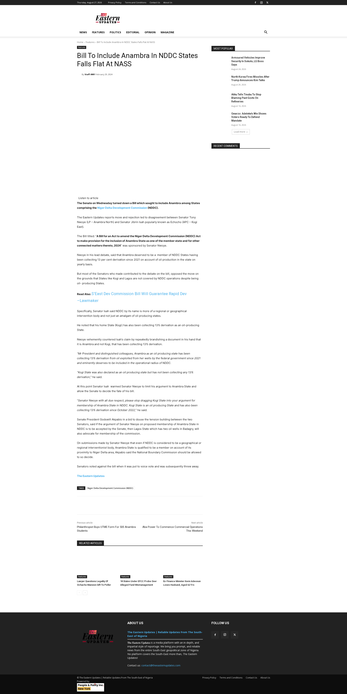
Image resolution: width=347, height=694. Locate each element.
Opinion (150, 32)
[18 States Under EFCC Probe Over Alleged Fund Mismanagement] (140, 564)
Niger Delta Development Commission (122, 207)
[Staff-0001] (79, 74)
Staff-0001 (90, 74)
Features (98, 32)
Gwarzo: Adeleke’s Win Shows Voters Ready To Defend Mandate (248, 117)
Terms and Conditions (135, 2)
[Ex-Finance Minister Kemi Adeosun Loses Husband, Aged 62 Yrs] (183, 564)
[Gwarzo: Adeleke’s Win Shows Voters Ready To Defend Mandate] (220, 118)
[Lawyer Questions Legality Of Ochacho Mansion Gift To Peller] (97, 564)
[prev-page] (79, 592)
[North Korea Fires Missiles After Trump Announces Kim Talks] (220, 81)
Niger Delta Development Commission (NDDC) (110, 488)
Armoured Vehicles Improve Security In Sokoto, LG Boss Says (248, 61)
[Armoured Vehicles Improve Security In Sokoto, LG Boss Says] (220, 62)
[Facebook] (255, 2)
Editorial (133, 32)
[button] (265, 32)
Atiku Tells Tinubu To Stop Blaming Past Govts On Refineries (246, 98)
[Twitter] (267, 2)
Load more (239, 131)
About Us (167, 2)
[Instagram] (261, 2)
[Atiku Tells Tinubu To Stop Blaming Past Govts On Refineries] (220, 99)
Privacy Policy (114, 2)
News (83, 32)
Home (80, 42)
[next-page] (85, 592)
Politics (115, 32)
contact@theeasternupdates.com (160, 665)
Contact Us (155, 2)
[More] (191, 83)
